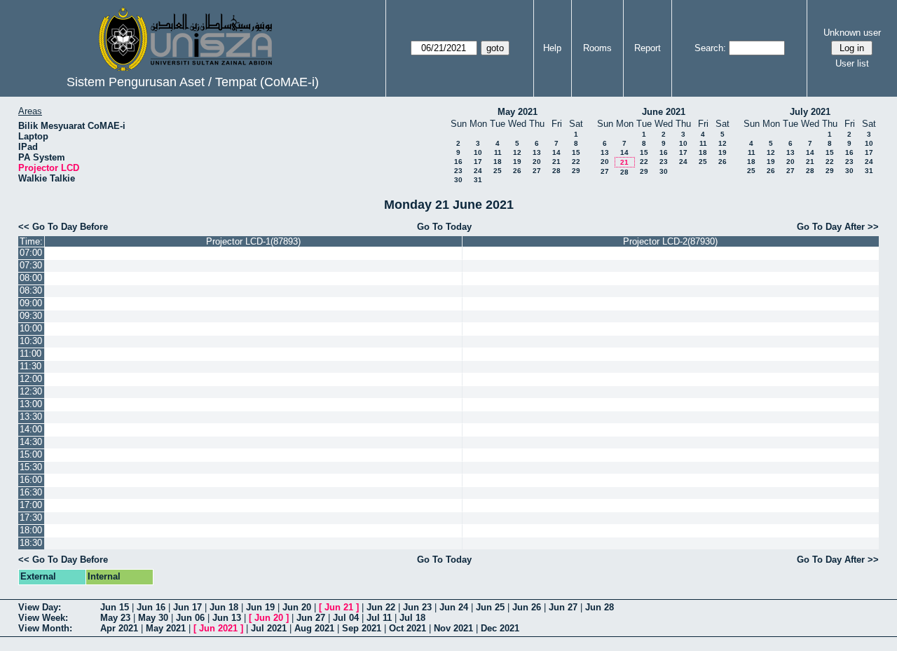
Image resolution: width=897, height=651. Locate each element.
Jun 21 (338, 607)
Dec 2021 (500, 628)
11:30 (30, 366)
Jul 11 (379, 617)
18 (497, 161)
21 (556, 161)
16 (458, 161)
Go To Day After (831, 226)
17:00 (31, 505)
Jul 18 (412, 617)
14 (556, 152)
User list (852, 63)
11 (498, 152)
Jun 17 (187, 607)
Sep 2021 (361, 628)
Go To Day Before (70, 226)
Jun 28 (599, 607)
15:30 (31, 467)
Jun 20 (296, 607)
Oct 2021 (407, 628)
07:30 (31, 265)
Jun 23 (417, 607)
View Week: (43, 617)
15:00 (31, 454)
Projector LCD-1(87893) (253, 241)
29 (576, 170)
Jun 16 (151, 607)
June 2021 (663, 112)
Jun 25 (490, 607)
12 (517, 152)
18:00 (31, 530)
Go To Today (444, 226)
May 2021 (517, 112)
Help (552, 48)
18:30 (31, 542)
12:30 (31, 391)
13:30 (31, 416)
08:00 (31, 278)
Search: (710, 48)
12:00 (31, 379)
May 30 (153, 617)
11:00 (30, 353)
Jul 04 (346, 617)
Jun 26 (526, 607)
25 (497, 170)
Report (647, 48)
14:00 (31, 429)
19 (517, 161)
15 (576, 152)
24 (478, 170)
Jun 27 (563, 607)
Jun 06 (190, 617)
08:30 (31, 290)
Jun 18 (224, 607)
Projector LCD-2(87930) (670, 241)
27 (537, 170)
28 (556, 170)
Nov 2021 (453, 628)
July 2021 (810, 112)
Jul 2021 (269, 628)
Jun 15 (114, 607)
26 (517, 170)
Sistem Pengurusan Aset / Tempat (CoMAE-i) (193, 82)
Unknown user (852, 32)
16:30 (31, 492)
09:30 (31, 315)
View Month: (45, 628)
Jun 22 (381, 607)
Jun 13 (226, 617)
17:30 (31, 517)
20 (537, 161)
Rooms (597, 48)
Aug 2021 (314, 628)
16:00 (31, 479)
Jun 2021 (218, 628)
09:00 (31, 303)
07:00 (31, 252)
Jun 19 (260, 607)
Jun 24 (453, 607)
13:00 (31, 404)
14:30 (31, 442)
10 (478, 152)
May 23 (115, 617)
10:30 (31, 341)
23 (458, 170)
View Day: (39, 607)
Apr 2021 (119, 628)
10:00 (31, 328)
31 (478, 180)
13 (537, 152)
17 (478, 161)
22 (576, 161)
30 (458, 180)
